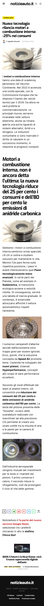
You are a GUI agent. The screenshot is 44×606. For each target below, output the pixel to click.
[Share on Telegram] (29, 511)
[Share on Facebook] (9, 511)
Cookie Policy (29, 595)
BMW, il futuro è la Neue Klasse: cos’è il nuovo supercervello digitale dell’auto (22, 559)
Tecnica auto (8, 18)
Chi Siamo (10, 595)
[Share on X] (4, 511)
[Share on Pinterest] (24, 511)
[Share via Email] (14, 511)
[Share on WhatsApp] (33, 511)
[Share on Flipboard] (19, 511)
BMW (6, 566)
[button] (3, 3)
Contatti (19, 595)
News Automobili (15, 566)
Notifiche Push (14, 598)
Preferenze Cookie (28, 598)
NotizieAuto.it (22, 3)
